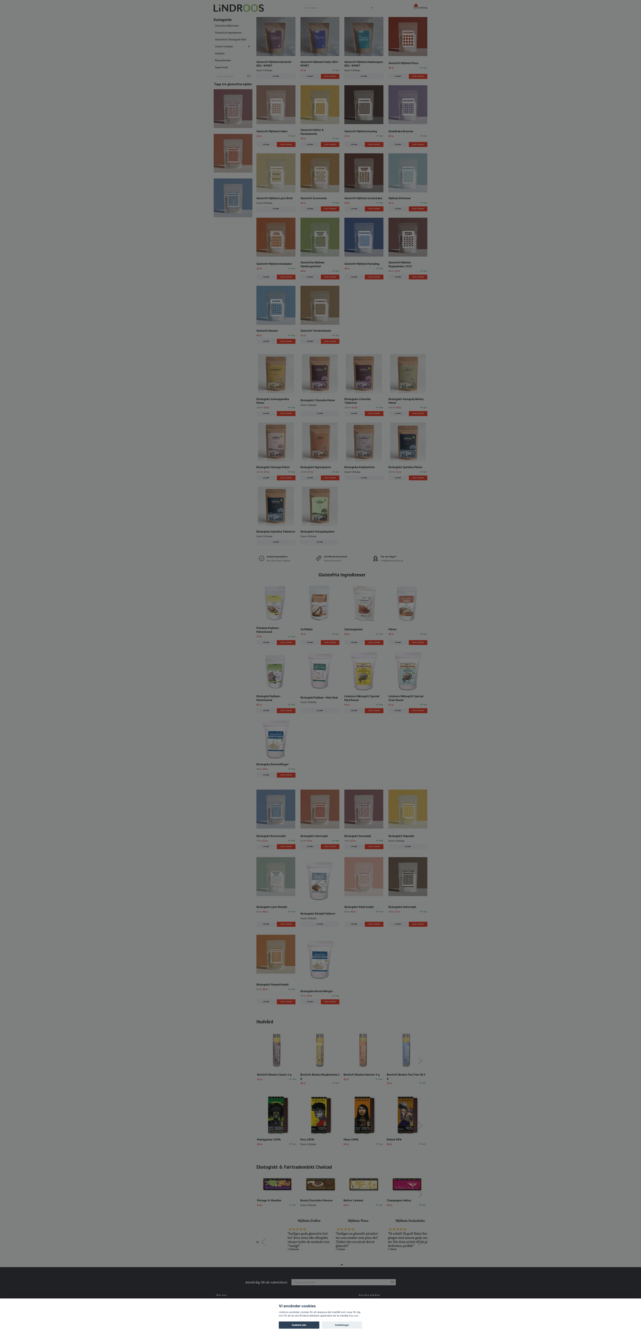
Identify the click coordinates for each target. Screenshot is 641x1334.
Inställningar (342, 1325)
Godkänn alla (299, 1325)
